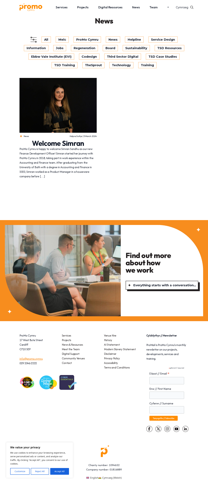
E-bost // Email (159, 374)
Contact (67, 363)
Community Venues (73, 358)
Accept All (60, 471)
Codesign (89, 56)
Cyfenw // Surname (161, 403)
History (108, 340)
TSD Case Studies (162, 56)
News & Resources (72, 345)
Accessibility (111, 363)
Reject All (40, 471)
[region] (39, 460)
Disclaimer (110, 354)
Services (61, 7)
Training (147, 65)
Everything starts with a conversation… (164, 285)
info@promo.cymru (31, 359)
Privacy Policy (112, 358)
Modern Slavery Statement (120, 349)
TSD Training (64, 65)
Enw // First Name (160, 389)
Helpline (134, 39)
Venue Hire (110, 335)
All (46, 39)
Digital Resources (110, 7)
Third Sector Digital (122, 56)
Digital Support (71, 354)
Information (36, 48)
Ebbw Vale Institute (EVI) (51, 56)
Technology (121, 65)
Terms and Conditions (117, 367)
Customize (20, 471)
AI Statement (112, 345)
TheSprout (93, 65)
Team (154, 7)
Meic (62, 39)
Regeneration (84, 48)
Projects (82, 7)
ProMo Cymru (87, 39)
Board (110, 48)
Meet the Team (71, 349)
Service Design (163, 39)
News (136, 7)
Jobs (59, 48)
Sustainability (136, 48)
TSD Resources (169, 48)
